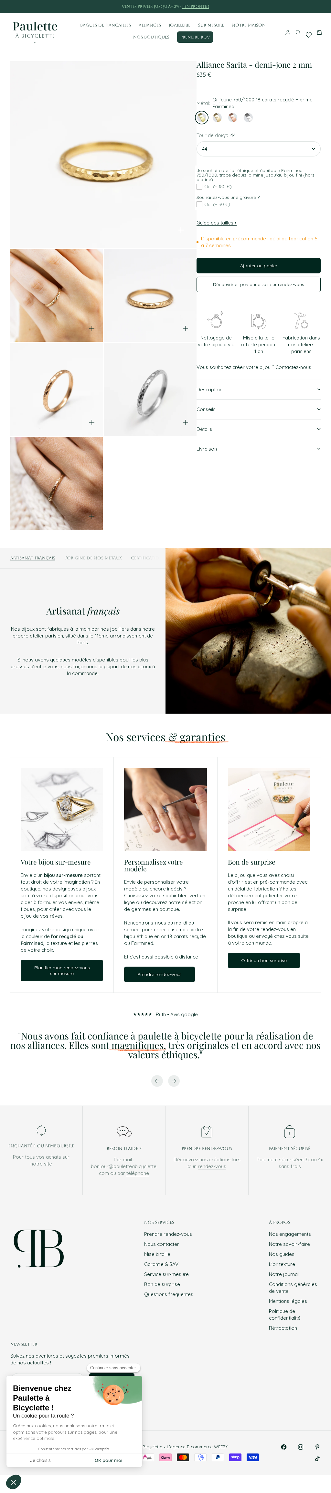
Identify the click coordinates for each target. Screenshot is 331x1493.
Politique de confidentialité (285, 1314)
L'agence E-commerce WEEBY (197, 1446)
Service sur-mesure (166, 1274)
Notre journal (284, 1274)
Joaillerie (179, 25)
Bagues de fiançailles (105, 25)
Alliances (150, 25)
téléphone (137, 1173)
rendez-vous (212, 1166)
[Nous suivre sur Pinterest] (317, 1447)
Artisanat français (32, 558)
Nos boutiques (151, 37)
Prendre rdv (195, 37)
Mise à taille (157, 1254)
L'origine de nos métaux (93, 558)
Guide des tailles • (217, 223)
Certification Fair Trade (159, 558)
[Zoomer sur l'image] (181, 230)
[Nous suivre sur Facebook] (284, 1447)
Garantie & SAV (161, 1264)
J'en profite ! (195, 6)
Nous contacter (161, 1244)
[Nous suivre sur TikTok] (317, 1458)
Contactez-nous (293, 367)
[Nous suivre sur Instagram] (300, 1447)
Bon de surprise (162, 1284)
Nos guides (281, 1254)
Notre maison (249, 25)
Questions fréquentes (168, 1294)
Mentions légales (288, 1301)
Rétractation (283, 1328)
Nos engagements (290, 1234)
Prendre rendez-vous (168, 1234)
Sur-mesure (211, 25)
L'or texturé (282, 1264)
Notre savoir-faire (289, 1244)
